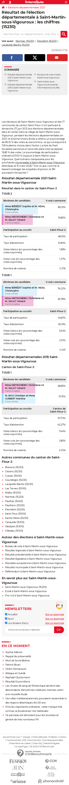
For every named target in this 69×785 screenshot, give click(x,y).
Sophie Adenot (13, 652)
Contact (62, 737)
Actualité (12, 614)
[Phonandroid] (50, 781)
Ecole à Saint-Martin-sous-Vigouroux (26, 591)
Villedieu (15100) (14, 530)
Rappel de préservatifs (18, 656)
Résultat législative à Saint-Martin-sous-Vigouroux (33, 558)
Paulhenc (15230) (14, 505)
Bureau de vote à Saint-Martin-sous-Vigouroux (31, 546)
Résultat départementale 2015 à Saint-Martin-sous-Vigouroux (20, 87)
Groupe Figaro (21, 746)
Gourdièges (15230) (16, 479)
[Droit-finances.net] (50, 768)
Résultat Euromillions (17, 681)
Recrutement (34, 740)
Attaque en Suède (15, 673)
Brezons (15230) (14, 467)
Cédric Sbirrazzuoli (15, 668)
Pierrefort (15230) (47, 41)
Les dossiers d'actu (17, 623)
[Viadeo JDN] (50, 774)
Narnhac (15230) (25, 41)
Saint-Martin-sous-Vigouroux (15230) (26, 587)
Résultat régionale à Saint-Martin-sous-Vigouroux (33, 550)
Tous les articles (13, 740)
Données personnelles (53, 740)
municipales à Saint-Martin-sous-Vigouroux (40, 162)
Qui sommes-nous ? (12, 737)
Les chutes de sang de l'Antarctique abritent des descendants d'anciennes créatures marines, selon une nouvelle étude (34, 690)
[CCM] (50, 761)
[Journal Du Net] (18, 768)
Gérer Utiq (37, 743)
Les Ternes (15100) (15, 488)
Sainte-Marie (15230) (16, 518)
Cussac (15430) (13, 475)
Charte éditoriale (39, 737)
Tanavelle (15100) (14, 522)
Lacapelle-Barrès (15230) (15, 44)
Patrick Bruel (12, 664)
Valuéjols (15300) (14, 526)
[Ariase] (18, 781)
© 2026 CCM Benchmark (42, 746)
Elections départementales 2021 (26, 7)
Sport (10, 618)
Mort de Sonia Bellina (17, 660)
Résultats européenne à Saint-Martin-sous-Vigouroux (35, 563)
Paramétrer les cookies (20, 743)
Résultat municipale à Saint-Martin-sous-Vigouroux (34, 567)
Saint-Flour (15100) (15, 513)
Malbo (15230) (13, 492)
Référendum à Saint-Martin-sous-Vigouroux (30, 571)
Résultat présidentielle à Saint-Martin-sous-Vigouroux (35, 554)
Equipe (27, 737)
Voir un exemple (54, 614)
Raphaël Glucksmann (17, 677)
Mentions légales (51, 743)
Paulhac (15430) (14, 501)
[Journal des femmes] (18, 761)
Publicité (53, 737)
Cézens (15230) (13, 471)
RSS (24, 740)
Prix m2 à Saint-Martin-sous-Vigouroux (27, 595)
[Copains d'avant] (18, 774)
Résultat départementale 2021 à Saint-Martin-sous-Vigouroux (20, 77)
